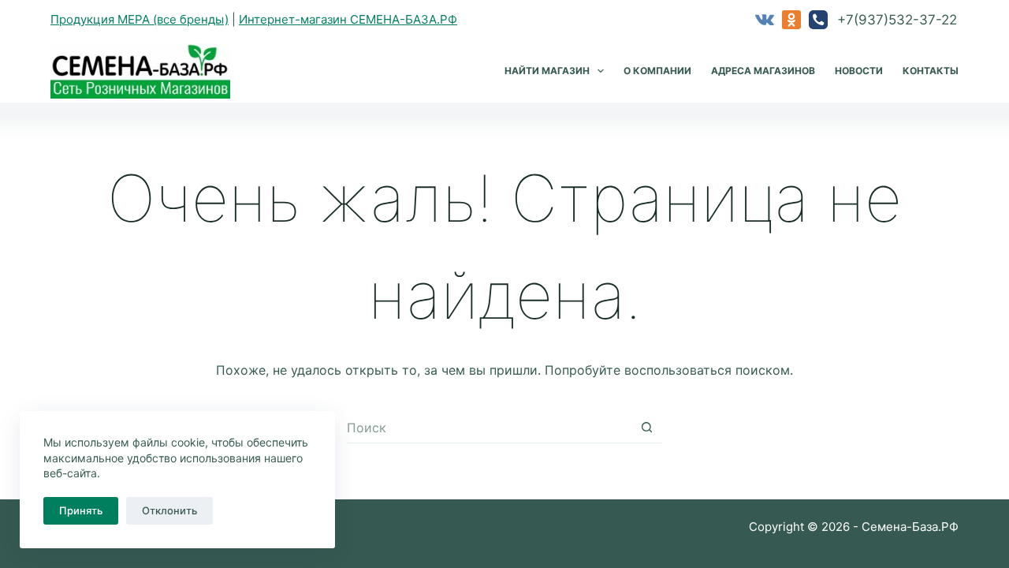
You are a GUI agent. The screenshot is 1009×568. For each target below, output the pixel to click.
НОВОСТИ (859, 71)
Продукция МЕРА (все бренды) (139, 19)
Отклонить (169, 510)
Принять (80, 510)
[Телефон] (818, 19)
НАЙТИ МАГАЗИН (547, 71)
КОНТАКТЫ (931, 71)
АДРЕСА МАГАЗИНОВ (763, 71)
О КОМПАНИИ (657, 71)
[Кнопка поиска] (646, 427)
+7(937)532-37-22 (897, 20)
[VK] (764, 19)
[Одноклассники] (791, 19)
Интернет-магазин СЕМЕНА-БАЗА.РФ (348, 19)
